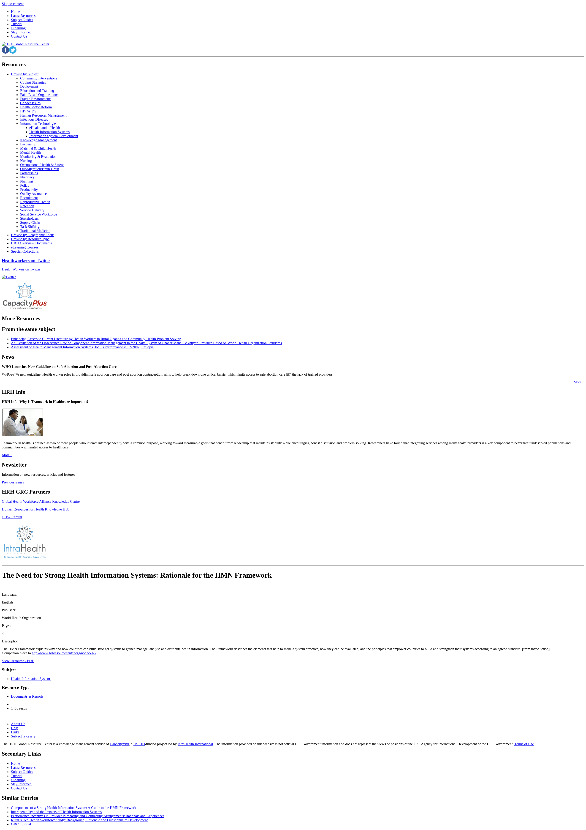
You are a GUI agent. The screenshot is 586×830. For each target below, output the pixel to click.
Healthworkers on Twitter (26, 260)
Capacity (119, 744)
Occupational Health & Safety (42, 165)
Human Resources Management (43, 115)
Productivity (29, 189)
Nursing (26, 161)
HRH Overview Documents (31, 243)
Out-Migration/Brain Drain (39, 169)
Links (15, 732)
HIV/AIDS (28, 111)
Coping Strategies (33, 82)
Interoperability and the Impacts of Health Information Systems (56, 812)
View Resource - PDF (18, 661)
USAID (139, 744)
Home (15, 763)
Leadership (28, 144)
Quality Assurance (33, 194)
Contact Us (19, 788)
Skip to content (13, 4)
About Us (18, 724)
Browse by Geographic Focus (32, 235)
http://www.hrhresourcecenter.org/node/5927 (64, 653)
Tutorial (16, 776)
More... (579, 382)
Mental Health (30, 152)
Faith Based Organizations (39, 95)
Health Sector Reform (36, 107)
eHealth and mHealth (44, 128)
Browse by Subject (24, 74)
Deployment (29, 86)
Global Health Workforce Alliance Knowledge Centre (41, 501)
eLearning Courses (24, 247)
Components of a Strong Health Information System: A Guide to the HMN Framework (73, 808)
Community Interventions (38, 78)
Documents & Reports (27, 696)
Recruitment (29, 198)
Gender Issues (30, 103)
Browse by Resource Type (30, 239)
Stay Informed (21, 784)
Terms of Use (524, 744)
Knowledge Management (38, 140)
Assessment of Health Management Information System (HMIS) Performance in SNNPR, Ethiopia (82, 347)
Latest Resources (23, 768)
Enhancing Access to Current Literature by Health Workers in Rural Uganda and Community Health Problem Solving (96, 339)
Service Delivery (32, 210)
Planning (26, 181)
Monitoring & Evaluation (38, 156)
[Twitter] (9, 277)
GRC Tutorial (21, 824)
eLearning (18, 780)
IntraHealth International (195, 744)
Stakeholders (29, 218)
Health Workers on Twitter (21, 269)
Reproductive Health (35, 202)
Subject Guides (22, 772)
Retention (27, 206)
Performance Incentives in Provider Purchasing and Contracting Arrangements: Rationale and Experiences (87, 816)
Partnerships (29, 173)
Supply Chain (30, 222)
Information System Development (53, 136)
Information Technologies (38, 124)
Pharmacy (27, 177)
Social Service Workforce (38, 214)
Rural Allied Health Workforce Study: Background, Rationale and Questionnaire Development (79, 820)
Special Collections (25, 251)
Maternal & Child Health (38, 148)
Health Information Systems (49, 132)
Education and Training (37, 91)
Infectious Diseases (34, 119)
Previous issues (13, 482)
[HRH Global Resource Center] (25, 44)
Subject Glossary (23, 736)
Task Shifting (29, 227)
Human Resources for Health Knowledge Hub (35, 509)
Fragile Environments (35, 99)
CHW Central (12, 517)
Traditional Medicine (35, 231)
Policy (24, 185)
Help (14, 728)
